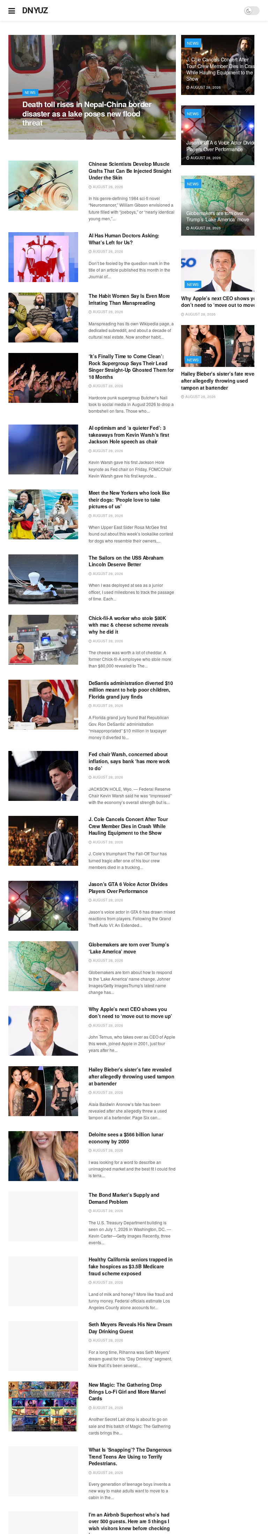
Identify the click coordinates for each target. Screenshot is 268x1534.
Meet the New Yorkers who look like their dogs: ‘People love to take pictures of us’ (129, 499)
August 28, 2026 (41, 135)
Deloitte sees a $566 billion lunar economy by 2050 (126, 1138)
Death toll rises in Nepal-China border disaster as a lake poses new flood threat (86, 113)
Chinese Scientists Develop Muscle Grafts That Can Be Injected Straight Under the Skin (130, 170)
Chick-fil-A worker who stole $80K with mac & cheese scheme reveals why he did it (129, 624)
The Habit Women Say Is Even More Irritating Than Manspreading (129, 299)
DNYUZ (35, 10)
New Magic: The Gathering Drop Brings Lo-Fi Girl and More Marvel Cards (127, 1391)
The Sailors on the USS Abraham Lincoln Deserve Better (126, 561)
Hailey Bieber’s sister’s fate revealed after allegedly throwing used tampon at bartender (131, 1076)
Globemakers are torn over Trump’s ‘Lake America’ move (129, 948)
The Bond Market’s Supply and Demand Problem (124, 1198)
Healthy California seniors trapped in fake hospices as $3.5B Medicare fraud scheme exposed (131, 1266)
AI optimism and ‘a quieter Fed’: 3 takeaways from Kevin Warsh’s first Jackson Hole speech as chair (129, 434)
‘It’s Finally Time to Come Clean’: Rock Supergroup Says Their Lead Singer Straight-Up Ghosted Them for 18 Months (131, 366)
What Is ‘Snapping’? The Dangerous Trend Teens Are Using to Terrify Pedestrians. (130, 1456)
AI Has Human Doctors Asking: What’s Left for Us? (124, 239)
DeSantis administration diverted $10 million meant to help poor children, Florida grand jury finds (131, 689)
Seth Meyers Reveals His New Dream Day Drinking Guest (130, 1328)
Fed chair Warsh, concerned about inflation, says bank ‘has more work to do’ (129, 761)
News (30, 92)
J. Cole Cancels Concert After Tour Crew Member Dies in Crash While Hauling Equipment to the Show (128, 826)
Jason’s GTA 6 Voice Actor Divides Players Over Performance (128, 887)
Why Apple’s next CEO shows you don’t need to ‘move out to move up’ (130, 1012)
